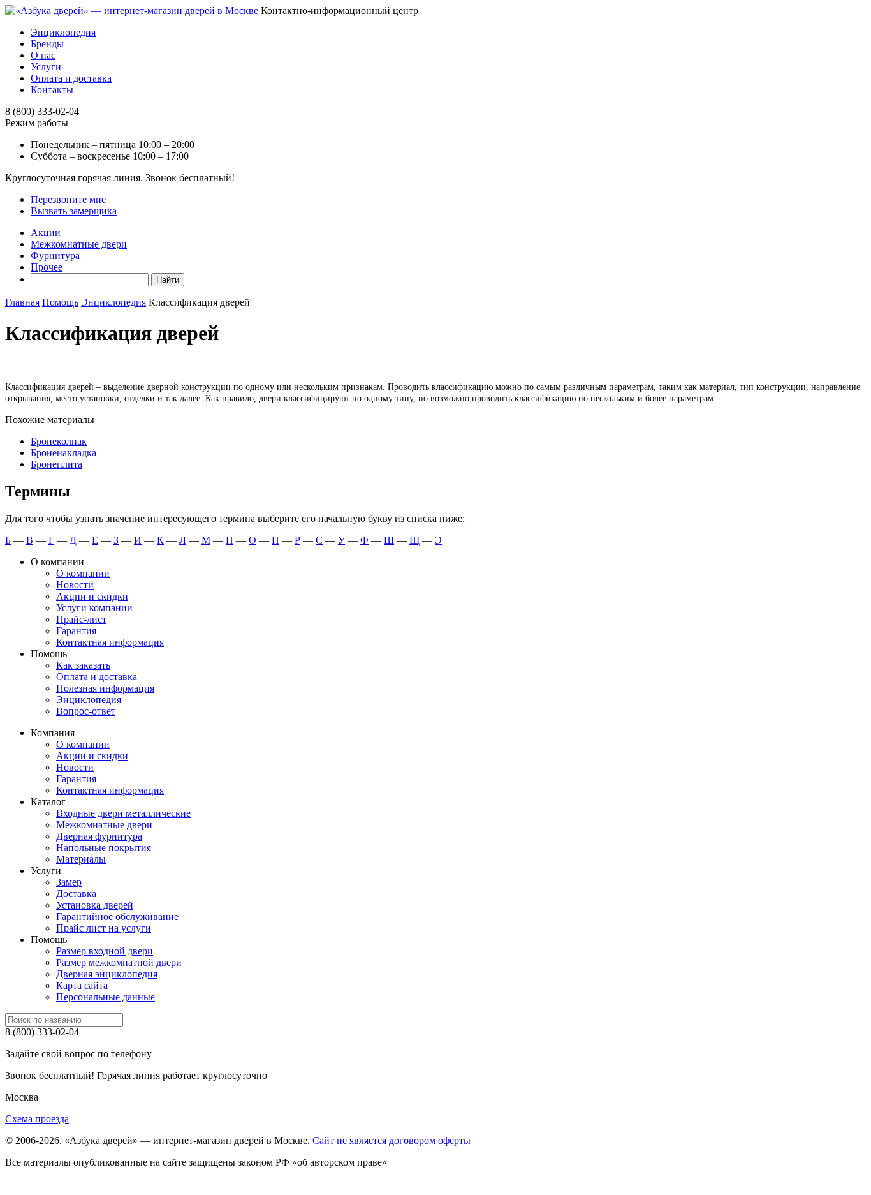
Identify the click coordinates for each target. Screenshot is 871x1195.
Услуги (46, 66)
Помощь (60, 302)
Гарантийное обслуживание (117, 916)
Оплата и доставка (71, 78)
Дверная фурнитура (99, 836)
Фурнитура (55, 255)
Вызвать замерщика (74, 210)
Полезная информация (105, 688)
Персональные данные (105, 996)
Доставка (76, 893)
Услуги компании (94, 607)
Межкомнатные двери (79, 244)
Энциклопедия (63, 32)
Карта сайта (82, 985)
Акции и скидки (92, 596)
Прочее (46, 267)
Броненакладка (63, 452)
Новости (75, 584)
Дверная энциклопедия (106, 974)
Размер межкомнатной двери (119, 962)
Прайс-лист (81, 619)
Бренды (47, 43)
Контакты (52, 89)
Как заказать (83, 665)
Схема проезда (37, 1118)
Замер (69, 882)
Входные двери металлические (123, 813)
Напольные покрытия (103, 847)
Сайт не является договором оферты (391, 1140)
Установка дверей (94, 905)
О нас (43, 55)
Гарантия (76, 630)
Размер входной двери (104, 951)
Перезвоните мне (68, 199)
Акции (46, 232)
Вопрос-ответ (85, 711)
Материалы (81, 859)
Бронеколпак (59, 441)
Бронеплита (56, 464)
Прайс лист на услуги (103, 928)
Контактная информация (110, 642)
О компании (83, 573)
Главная (22, 302)
